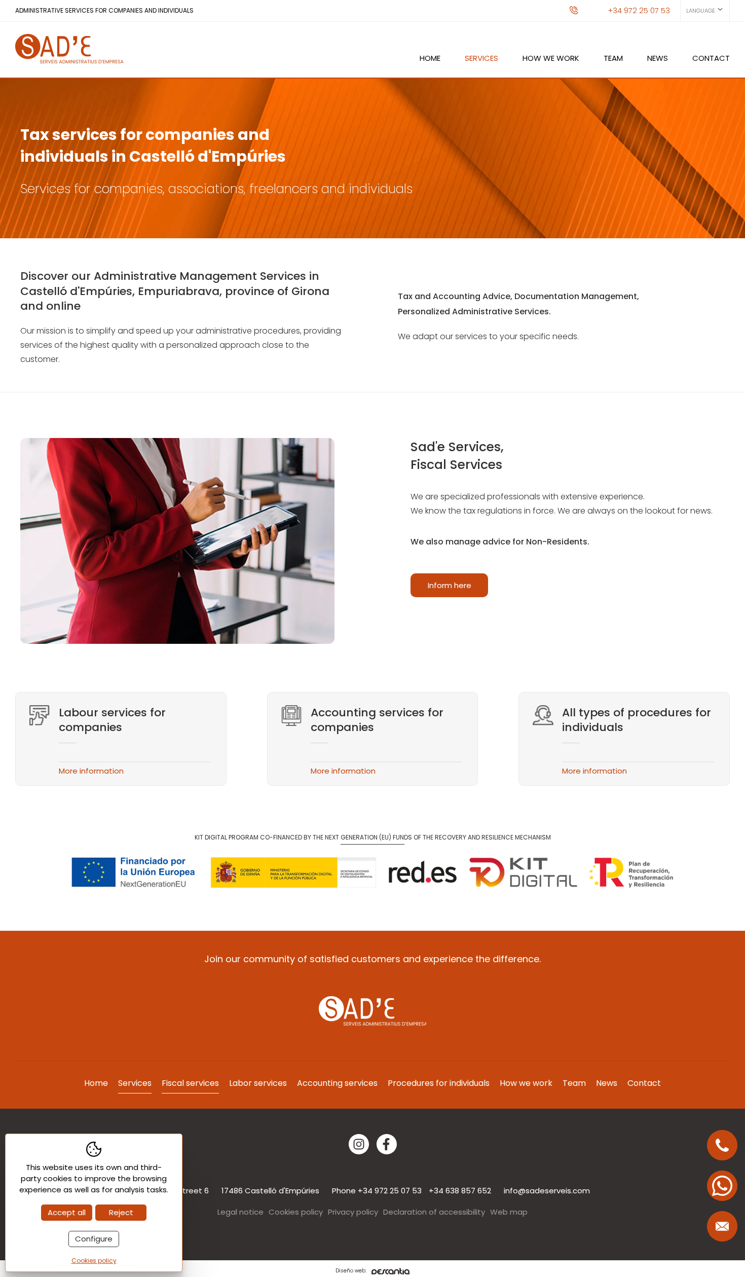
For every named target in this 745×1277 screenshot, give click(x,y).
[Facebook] (387, 1144)
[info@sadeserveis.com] (722, 1226)
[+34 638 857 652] (722, 1186)
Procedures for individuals (439, 1083)
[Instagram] (359, 1144)
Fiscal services (190, 1083)
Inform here (449, 585)
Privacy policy (353, 1212)
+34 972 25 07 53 (639, 10)
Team (613, 58)
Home (430, 58)
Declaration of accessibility (434, 1212)
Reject (121, 1212)
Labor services (258, 1083)
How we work (551, 58)
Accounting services (337, 1083)
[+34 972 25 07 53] (722, 1145)
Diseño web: (351, 1271)
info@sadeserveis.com (547, 1190)
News (657, 58)
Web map (509, 1212)
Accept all (67, 1212)
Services (481, 58)
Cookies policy (296, 1212)
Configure (94, 1238)
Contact (711, 58)
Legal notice (240, 1212)
